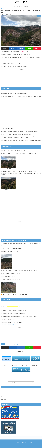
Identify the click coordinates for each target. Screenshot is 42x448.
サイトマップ (30, 442)
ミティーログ (21, 2)
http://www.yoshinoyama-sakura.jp (7, 324)
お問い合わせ (24, 442)
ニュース (15, 6)
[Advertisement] (21, 76)
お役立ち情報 (26, 6)
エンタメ (22, 6)
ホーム (10, 442)
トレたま (18, 6)
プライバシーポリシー (16, 442)
